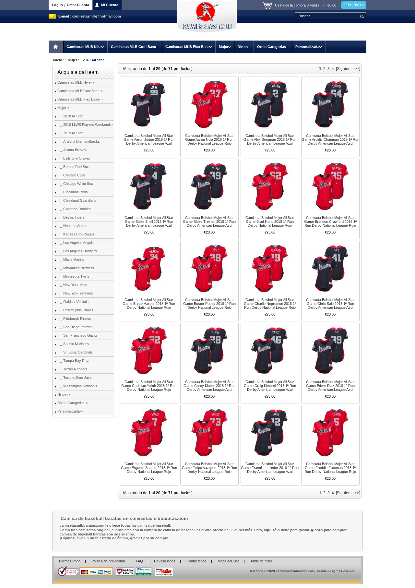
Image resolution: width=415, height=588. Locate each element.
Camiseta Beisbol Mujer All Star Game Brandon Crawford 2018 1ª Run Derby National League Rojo (330, 221)
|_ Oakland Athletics (73, 302)
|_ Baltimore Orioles (73, 158)
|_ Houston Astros (72, 226)
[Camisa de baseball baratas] (207, 20)
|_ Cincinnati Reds (72, 192)
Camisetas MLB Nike (83, 47)
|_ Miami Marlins (71, 259)
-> (63, 108)
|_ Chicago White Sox (75, 184)
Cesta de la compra (290, 5)
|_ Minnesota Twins (73, 276)
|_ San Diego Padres (74, 327)
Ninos (243, 47)
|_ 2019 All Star (70, 133)
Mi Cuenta (109, 5)
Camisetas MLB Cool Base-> (80, 91)
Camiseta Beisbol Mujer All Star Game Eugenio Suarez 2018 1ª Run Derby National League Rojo (149, 468)
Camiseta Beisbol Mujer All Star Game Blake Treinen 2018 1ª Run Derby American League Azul (209, 221)
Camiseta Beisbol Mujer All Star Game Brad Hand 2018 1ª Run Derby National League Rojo (269, 221)
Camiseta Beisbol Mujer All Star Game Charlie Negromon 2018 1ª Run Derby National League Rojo (270, 303)
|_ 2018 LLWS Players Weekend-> (85, 124)
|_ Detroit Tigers (71, 217)
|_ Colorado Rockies (74, 209)
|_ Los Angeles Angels (75, 243)
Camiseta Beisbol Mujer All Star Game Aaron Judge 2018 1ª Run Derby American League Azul (149, 139)
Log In (57, 5)
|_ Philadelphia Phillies (75, 310)
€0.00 (331, 5)
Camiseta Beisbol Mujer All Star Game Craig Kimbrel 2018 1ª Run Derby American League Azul (270, 385)
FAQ (139, 561)
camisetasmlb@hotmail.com (96, 16)
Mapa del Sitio (228, 561)
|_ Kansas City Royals (75, 234)
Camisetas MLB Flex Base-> (79, 99)
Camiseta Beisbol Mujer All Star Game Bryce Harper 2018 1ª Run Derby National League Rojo (149, 303)
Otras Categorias (271, 47)
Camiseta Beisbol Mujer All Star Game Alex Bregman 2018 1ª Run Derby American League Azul (269, 139)
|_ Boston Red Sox (73, 167)
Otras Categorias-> (72, 403)
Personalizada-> (70, 411)
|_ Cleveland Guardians (76, 200)
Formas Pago (69, 561)
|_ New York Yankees (75, 293)
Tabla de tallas (261, 561)
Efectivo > (353, 5)
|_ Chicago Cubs (71, 175)
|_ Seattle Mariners (73, 344)
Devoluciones (164, 561)
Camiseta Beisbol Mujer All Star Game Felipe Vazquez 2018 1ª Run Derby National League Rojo (209, 468)
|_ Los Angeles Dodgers (77, 251)
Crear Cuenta (78, 5)
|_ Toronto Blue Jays (74, 377)
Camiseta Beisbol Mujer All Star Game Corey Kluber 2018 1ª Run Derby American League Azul (209, 385)
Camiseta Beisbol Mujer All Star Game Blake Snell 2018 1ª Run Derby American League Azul (148, 221)
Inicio (56, 47)
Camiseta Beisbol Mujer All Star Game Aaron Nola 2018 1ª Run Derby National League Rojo (209, 139)
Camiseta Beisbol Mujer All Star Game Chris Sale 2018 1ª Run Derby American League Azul (330, 303)
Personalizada (307, 47)
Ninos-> (63, 394)
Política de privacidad (108, 561)
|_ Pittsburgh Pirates (74, 318)
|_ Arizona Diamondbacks (78, 141)
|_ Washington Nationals (77, 386)
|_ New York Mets (72, 285)
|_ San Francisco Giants (77, 335)
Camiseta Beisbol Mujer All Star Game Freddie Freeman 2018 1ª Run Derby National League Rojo (330, 468)
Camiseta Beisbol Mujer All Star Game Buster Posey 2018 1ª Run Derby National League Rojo (209, 303)
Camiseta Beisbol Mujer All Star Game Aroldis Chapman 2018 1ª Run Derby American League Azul (330, 139)
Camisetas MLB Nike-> (75, 82)
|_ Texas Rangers (72, 369)
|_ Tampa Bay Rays (73, 361)
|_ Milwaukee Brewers (75, 268)
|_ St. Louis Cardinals (75, 352)
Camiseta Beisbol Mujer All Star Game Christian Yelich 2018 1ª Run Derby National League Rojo (148, 385)
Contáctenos (196, 561)
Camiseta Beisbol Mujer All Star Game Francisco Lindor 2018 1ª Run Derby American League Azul (270, 468)
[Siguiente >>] (348, 68)
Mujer (223, 47)
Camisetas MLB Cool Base (133, 47)
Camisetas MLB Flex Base (187, 47)
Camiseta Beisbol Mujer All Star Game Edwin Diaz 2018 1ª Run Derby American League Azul (330, 385)
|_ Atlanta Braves (71, 150)
